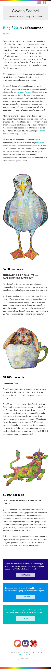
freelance (28, 299)
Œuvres (12, 17)
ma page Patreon (24, 92)
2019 (18, 27)
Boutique (20, 17)
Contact (39, 17)
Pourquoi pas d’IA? (25, 654)
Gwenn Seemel (25, 11)
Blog (28, 17)
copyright (16, 659)
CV (32, 17)
